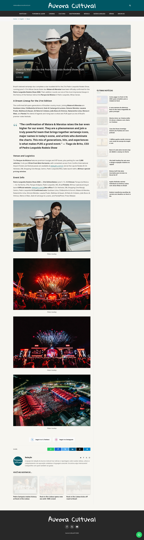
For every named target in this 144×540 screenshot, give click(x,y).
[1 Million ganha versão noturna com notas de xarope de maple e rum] (102, 142)
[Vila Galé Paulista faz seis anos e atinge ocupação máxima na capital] (102, 163)
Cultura (62, 14)
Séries (111, 14)
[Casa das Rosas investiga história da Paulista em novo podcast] (102, 131)
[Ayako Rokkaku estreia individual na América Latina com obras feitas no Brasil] (102, 184)
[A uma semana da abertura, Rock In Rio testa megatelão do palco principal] (102, 110)
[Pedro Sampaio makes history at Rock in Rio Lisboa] (25, 485)
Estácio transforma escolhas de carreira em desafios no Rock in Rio (120, 194)
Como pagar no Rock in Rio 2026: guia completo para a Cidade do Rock (118, 99)
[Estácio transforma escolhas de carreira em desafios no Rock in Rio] (102, 195)
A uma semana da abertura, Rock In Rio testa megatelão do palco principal (120, 109)
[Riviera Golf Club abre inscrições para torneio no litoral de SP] (102, 173)
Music (26, 77)
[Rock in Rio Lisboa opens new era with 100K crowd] (52, 485)
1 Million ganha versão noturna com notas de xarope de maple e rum (119, 141)
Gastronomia (74, 14)
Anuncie (121, 14)
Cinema (52, 14)
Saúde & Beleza (99, 14)
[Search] (130, 5)
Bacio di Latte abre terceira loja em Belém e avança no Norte (119, 151)
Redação (28, 457)
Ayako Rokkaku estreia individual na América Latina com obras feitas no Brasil (119, 183)
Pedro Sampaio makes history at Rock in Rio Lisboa (25, 498)
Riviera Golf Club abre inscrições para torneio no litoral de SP (118, 173)
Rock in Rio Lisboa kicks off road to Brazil (77, 498)
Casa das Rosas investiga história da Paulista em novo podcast (119, 131)
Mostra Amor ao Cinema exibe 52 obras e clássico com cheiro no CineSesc (119, 120)
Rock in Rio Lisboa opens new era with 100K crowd (51, 498)
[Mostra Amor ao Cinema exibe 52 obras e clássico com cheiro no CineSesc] (102, 120)
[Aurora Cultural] (72, 5)
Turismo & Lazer (38, 14)
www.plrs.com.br (56, 166)
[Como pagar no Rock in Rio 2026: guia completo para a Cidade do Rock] (102, 99)
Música (87, 14)
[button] (139, 535)
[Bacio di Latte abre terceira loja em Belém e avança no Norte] (102, 152)
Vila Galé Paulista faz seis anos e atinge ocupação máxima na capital (119, 162)
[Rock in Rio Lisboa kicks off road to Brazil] (78, 485)
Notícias (22, 14)
